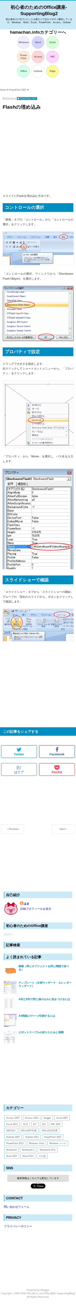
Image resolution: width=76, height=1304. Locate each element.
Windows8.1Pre (47, 1150)
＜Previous (13, 829)
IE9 (43, 1124)
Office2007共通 (28, 1130)
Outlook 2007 (13, 1137)
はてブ (19, 769)
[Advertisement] (38, 152)
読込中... (9, 934)
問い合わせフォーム (16, 1206)
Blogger (44, 1290)
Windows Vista (36, 1143)
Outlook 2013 (32, 1137)
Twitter (19, 754)
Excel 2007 (62, 1118)
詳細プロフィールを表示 (35, 908)
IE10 (25, 1124)
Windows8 (11, 1150)
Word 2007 (11, 1156)
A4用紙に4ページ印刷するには (37, 1015)
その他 (42, 1156)
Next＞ (63, 829)
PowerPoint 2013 (15, 1143)
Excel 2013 (12, 1124)
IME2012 (10, 1130)
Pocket (57, 772)
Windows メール (57, 1143)
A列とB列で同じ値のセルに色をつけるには (44, 999)
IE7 (35, 1124)
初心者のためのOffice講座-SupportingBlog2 (51, 1293)
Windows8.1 (28, 1150)
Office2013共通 (49, 1130)
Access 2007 (13, 1118)
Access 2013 (31, 1118)
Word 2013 (27, 1156)
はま (26, 903)
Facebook (56, 754)
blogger (47, 1118)
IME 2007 (56, 1124)
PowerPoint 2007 (52, 1137)
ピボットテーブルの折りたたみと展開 (41, 1032)
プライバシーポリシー (18, 1226)
